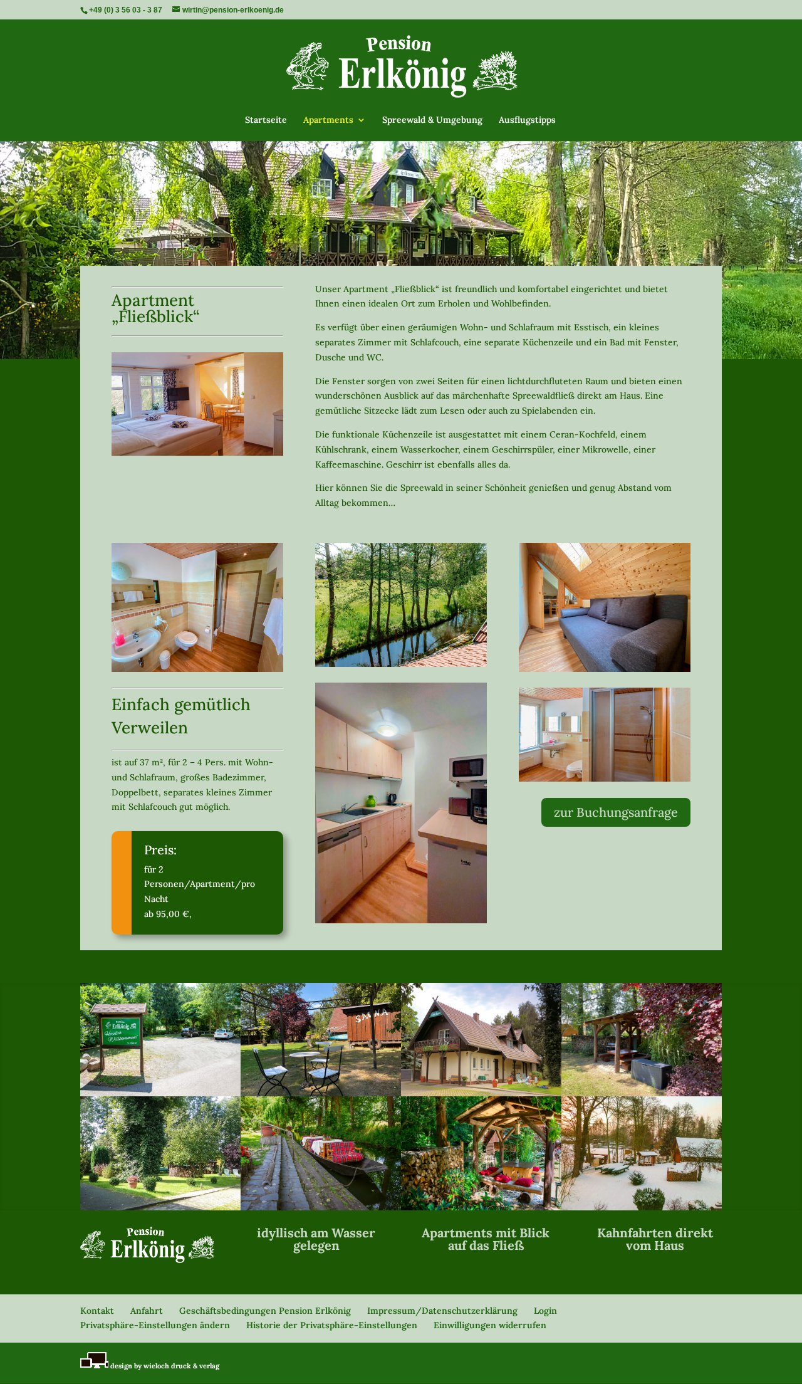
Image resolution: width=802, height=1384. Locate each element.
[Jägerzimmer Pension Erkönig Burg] (604, 607)
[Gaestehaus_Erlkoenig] (481, 1093)
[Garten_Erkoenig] (160, 1207)
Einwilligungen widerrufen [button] (490, 1325)
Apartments (328, 120)
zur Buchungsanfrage (616, 812)
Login (545, 1310)
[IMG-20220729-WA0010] (641, 1093)
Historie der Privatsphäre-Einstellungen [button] (331, 1325)
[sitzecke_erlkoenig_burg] (481, 1207)
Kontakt (97, 1310)
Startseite (266, 120)
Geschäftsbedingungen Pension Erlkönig (265, 1310)
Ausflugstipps (527, 120)
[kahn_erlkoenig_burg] (321, 1207)
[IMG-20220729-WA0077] (321, 1093)
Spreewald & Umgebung (432, 120)
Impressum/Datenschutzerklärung (442, 1310)
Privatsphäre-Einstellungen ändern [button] (155, 1325)
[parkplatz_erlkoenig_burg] (160, 1093)
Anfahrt (146, 1310)
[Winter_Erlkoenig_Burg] (641, 1207)
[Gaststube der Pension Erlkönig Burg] (197, 404)
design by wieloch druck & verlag (163, 1365)
